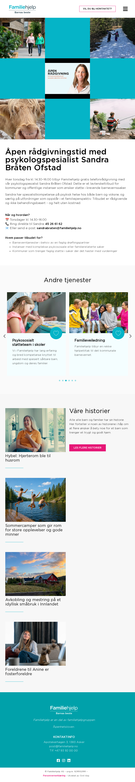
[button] (130, 336)
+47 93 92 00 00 (66, 750)
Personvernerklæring (54, 776)
